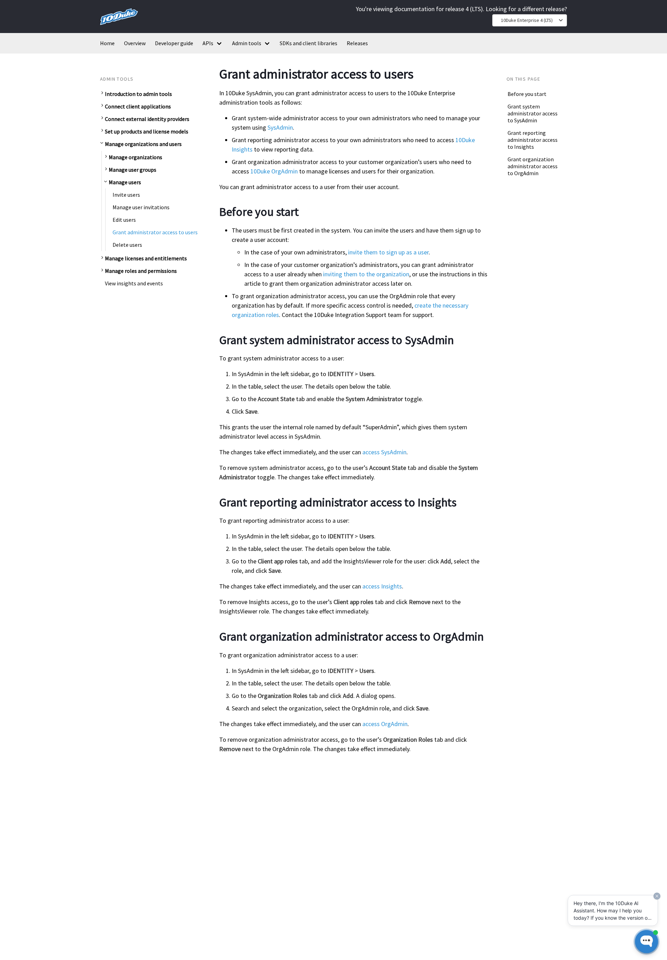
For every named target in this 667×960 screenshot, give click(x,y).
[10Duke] (119, 26)
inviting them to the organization (366, 274)
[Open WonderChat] (646, 941)
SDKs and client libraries (308, 43)
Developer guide (174, 43)
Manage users (125, 182)
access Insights (382, 586)
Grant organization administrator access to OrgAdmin (533, 166)
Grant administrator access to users (155, 232)
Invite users (126, 194)
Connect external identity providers (147, 118)
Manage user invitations (141, 207)
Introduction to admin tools (138, 93)
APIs (208, 43)
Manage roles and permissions (141, 270)
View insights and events (134, 283)
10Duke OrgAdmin (274, 171)
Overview (135, 43)
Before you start (527, 93)
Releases (357, 43)
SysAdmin (280, 127)
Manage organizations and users (143, 143)
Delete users (127, 244)
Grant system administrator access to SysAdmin (533, 113)
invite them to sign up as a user (388, 252)
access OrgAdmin (384, 724)
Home (107, 43)
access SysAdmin (384, 452)
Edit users (124, 219)
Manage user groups (132, 169)
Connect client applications (138, 106)
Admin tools (246, 43)
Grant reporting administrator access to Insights (533, 139)
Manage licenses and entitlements (146, 258)
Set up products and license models (146, 131)
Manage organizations (135, 157)
